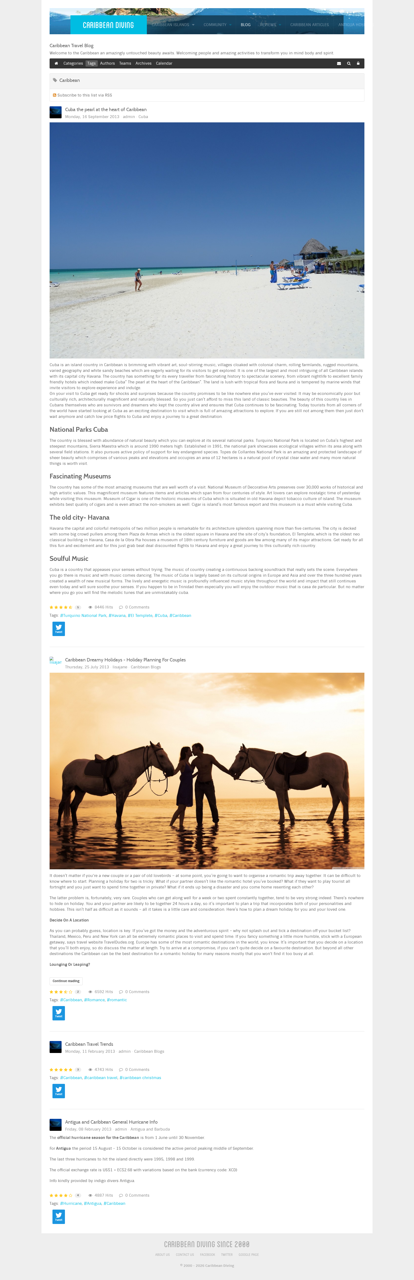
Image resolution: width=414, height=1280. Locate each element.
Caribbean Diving (108, 25)
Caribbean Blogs (146, 667)
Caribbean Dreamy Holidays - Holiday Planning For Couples (125, 660)
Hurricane (72, 1203)
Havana (119, 615)
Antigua (94, 1203)
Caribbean (181, 615)
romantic (118, 999)
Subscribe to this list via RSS (85, 95)
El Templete (141, 615)
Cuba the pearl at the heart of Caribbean (106, 109)
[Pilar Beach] (207, 240)
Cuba (143, 117)
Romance (96, 999)
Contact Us (185, 1255)
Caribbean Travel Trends (89, 1044)
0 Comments (136, 607)
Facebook (207, 1255)
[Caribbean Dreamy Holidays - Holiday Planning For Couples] (207, 771)
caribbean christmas (142, 1077)
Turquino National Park (84, 615)
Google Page (249, 1255)
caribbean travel (102, 1077)
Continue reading (66, 981)
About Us (162, 1255)
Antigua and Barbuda (150, 1129)
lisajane (120, 667)
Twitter (227, 1255)
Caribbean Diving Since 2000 (207, 1244)
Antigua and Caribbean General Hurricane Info (111, 1122)
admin (129, 116)
